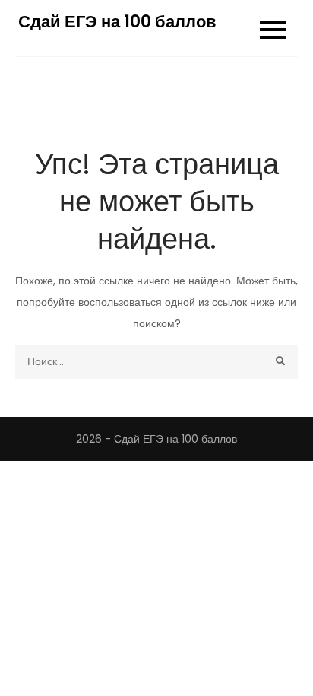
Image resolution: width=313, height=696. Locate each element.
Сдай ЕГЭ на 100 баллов (117, 21)
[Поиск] (281, 362)
